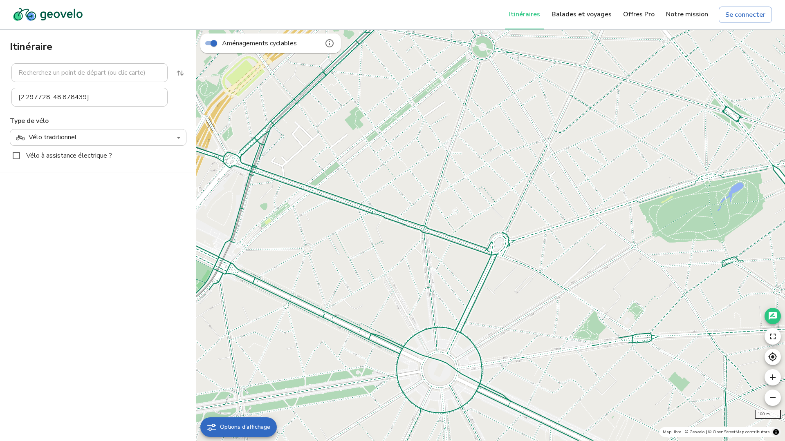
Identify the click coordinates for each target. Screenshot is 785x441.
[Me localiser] (773, 357)
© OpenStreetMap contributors (738, 432)
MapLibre (672, 432)
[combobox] (89, 72)
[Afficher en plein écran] (773, 336)
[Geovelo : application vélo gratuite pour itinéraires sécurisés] (48, 14)
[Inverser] (180, 73)
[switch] (214, 43)
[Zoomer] (773, 377)
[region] (490, 235)
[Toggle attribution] (776, 432)
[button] (85, 73)
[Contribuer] (773, 316)
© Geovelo (694, 432)
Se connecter (745, 14)
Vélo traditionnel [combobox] (53, 137)
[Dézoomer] (773, 398)
